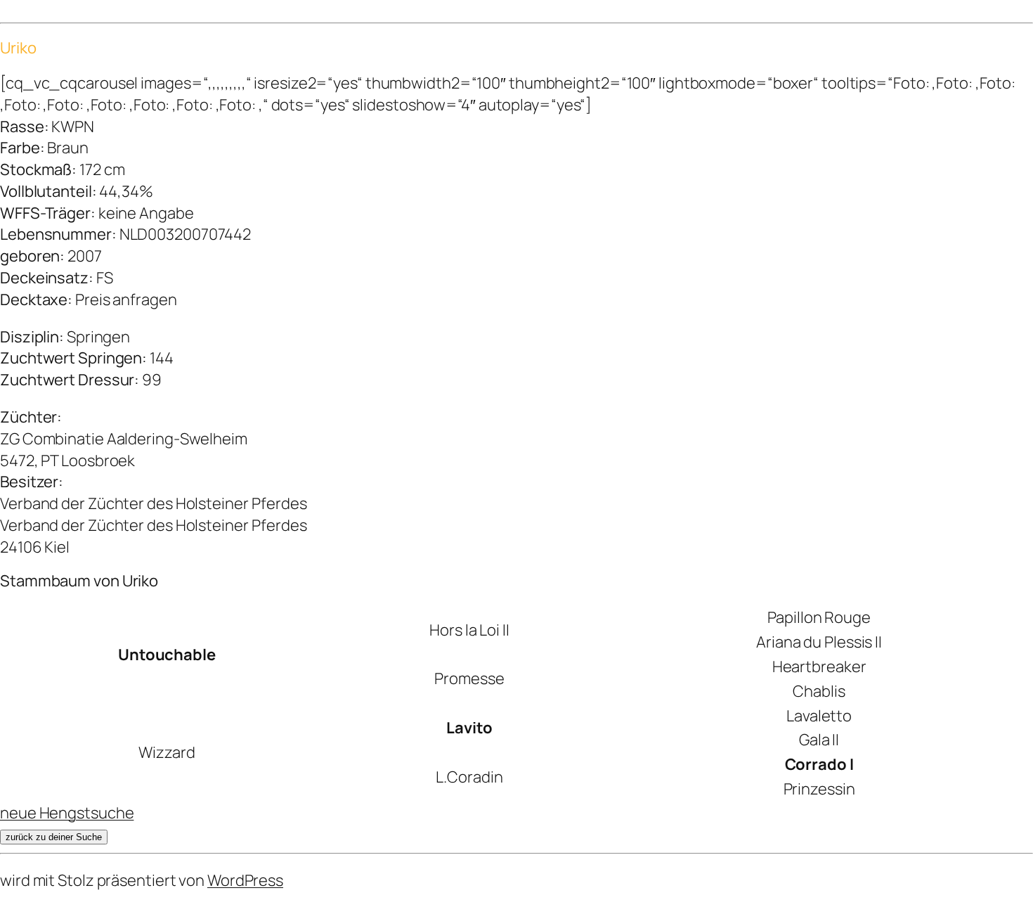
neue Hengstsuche (67, 812)
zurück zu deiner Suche (54, 837)
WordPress (245, 880)
